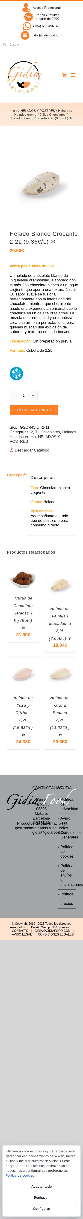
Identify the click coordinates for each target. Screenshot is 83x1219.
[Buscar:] (41, 44)
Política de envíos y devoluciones (67, 875)
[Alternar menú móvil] (73, 75)
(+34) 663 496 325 (46, 26)
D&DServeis (61, 927)
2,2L (34, 432)
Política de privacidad (67, 804)
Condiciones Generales (67, 834)
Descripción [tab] (16, 475)
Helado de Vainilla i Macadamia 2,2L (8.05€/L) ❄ (60, 624)
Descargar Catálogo (31, 450)
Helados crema (23, 437)
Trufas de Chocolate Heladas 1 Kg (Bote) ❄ (23, 613)
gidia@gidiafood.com (47, 35)
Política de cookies (67, 852)
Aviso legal (65, 820)
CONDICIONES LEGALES (56, 934)
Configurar (41, 1208)
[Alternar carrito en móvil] (64, 75)
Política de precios (66, 899)
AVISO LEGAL (22, 934)
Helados (69, 432)
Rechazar (41, 1197)
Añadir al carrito (33, 410)
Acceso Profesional (47, 7)
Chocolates (50, 432)
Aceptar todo (41, 1186)
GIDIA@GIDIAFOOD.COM (53, 931)
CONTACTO (20, 931)
